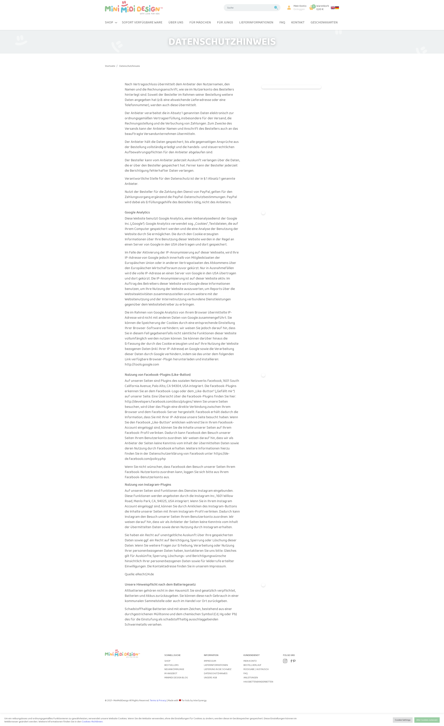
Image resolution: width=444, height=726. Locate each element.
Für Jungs (225, 22)
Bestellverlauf (252, 665)
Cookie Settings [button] (403, 720)
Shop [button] (109, 22)
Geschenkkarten (324, 22)
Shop (167, 661)
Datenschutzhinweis (129, 66)
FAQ (282, 22)
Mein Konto (250, 661)
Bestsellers (171, 665)
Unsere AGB (210, 678)
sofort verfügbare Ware (142, 22)
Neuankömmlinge (174, 669)
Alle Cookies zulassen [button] (427, 720)
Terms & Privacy (158, 700)
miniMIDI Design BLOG (176, 678)
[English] (333, 7)
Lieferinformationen (256, 22)
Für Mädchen (200, 22)
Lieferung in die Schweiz (217, 669)
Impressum (210, 661)
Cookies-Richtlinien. (92, 722)
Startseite (110, 66)
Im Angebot (170, 673)
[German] (337, 7)
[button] (295, 7)
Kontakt (298, 22)
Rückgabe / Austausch (256, 669)
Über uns (175, 22)
